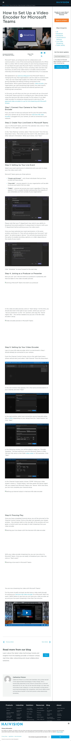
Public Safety (60, 45)
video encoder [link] (39, 83)
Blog (7, 5)
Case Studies (40, 708)
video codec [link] (29, 453)
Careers (59, 717)
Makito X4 (8, 708)
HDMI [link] (11, 418)
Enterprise (59, 35)
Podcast (39, 712)
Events (59, 719)
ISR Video (29, 714)
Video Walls (29, 711)
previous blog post (24, 75)
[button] (3, 2)
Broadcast (59, 33)
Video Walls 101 (40, 719)
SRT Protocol (9, 719)
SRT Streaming (30, 719)
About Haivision (61, 708)
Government (20, 720)
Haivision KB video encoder (24, 594)
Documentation (40, 710)
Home (3, 5)
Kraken (8, 710)
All (57, 31)
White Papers (40, 717)
